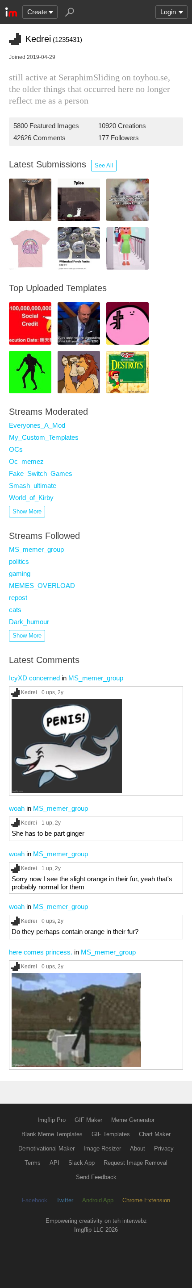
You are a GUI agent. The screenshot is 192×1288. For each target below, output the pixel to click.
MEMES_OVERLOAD (42, 585)
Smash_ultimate (32, 485)
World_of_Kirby (31, 497)
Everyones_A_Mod (37, 425)
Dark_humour (29, 621)
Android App (97, 1200)
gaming (19, 573)
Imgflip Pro (52, 1120)
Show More (27, 511)
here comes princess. (40, 952)
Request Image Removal (135, 1162)
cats (15, 609)
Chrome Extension (146, 1200)
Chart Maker (155, 1134)
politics (19, 561)
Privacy (164, 1148)
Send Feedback (96, 1177)
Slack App (81, 1162)
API (54, 1162)
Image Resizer (102, 1148)
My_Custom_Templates (44, 437)
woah (17, 808)
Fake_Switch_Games (40, 473)
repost (18, 597)
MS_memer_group (36, 549)
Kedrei (29, 692)
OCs (16, 449)
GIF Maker (88, 1120)
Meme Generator (132, 1120)
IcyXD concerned (34, 678)
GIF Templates (111, 1134)
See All (104, 165)
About (137, 1148)
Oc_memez (26, 461)
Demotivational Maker (46, 1148)
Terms (33, 1162)
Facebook (34, 1200)
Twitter (64, 1200)
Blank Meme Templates (52, 1134)
